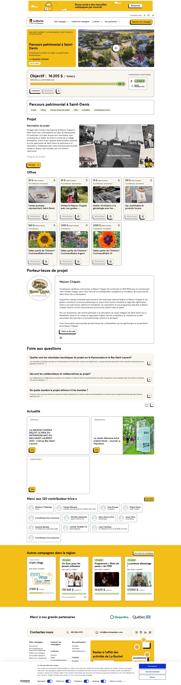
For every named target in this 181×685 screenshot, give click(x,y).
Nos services (33, 646)
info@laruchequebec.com (111, 632)
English (75, 661)
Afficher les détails (116, 681)
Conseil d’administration (59, 660)
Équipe (53, 657)
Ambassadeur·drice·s (78, 651)
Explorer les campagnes (81, 21)
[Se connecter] (144, 15)
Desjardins (75, 646)
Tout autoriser (152, 666)
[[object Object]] (149, 15)
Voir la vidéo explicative (37, 655)
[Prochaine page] (152, 405)
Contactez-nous (136, 15)
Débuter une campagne (37, 653)
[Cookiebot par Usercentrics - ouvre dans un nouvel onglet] (25, 681)
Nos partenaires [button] (111, 22)
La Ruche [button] (96, 22)
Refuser (152, 677)
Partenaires (76, 648)
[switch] (68, 681)
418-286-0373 (77, 632)
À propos (54, 655)
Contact (75, 657)
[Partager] (58, 90)
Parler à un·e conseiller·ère (37, 658)
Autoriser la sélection (152, 672)
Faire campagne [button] (60, 22)
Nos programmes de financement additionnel (37, 649)
